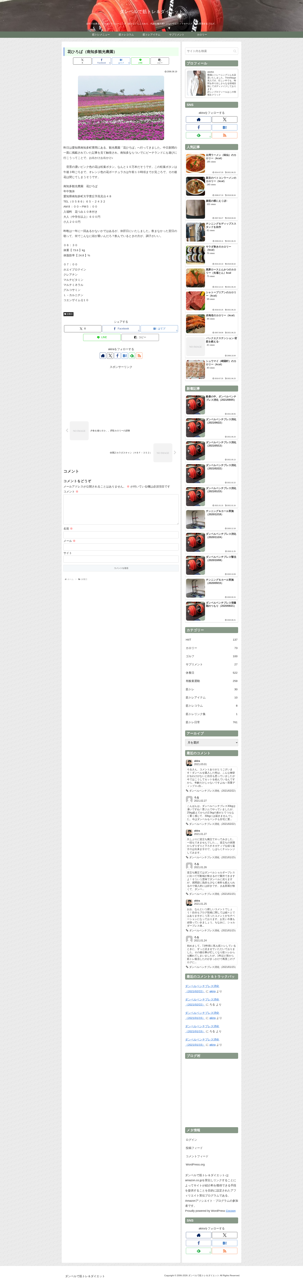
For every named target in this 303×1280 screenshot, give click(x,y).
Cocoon (231, 1210)
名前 (68, 528)
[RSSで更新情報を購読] (139, 355)
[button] (160, 61)
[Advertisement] (121, 392)
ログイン (191, 1139)
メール (69, 540)
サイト (67, 553)
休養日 (70, 314)
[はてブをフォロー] (125, 355)
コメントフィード (197, 1156)
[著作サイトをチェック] (103, 355)
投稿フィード (194, 1148)
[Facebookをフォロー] (117, 355)
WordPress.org (195, 1164)
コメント (70, 491)
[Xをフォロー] (110, 355)
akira (212, 991)
